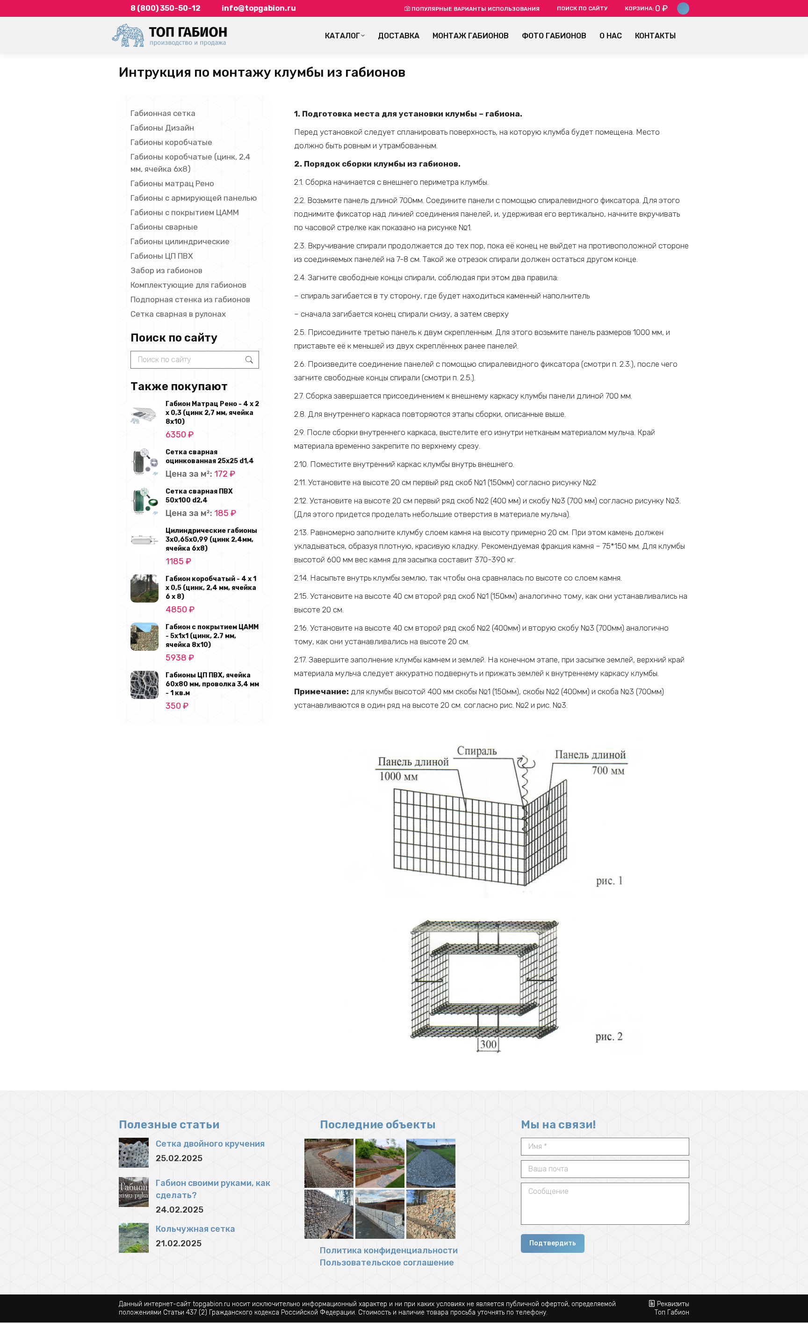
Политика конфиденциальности (389, 1250)
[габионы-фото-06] (329, 1163)
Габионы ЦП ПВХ (161, 256)
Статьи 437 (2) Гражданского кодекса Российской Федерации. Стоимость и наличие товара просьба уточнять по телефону (354, 1312)
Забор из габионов (166, 270)
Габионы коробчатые (171, 142)
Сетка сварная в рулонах (178, 314)
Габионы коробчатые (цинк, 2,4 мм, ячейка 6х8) (190, 163)
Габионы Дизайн (162, 127)
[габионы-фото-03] (379, 1214)
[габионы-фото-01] (379, 1163)
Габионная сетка (162, 113)
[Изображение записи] (134, 1153)
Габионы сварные (164, 227)
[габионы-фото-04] (329, 1214)
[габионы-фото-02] (430, 1214)
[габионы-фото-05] (430, 1163)
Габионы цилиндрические (180, 241)
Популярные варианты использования (475, 9)
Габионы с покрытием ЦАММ (184, 212)
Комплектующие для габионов (188, 285)
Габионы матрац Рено (172, 183)
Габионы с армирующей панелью (193, 198)
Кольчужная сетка (195, 1229)
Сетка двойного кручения (210, 1144)
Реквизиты (673, 1304)
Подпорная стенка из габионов (190, 299)
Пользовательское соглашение (387, 1263)
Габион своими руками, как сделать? (213, 1189)
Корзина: (646, 8)
